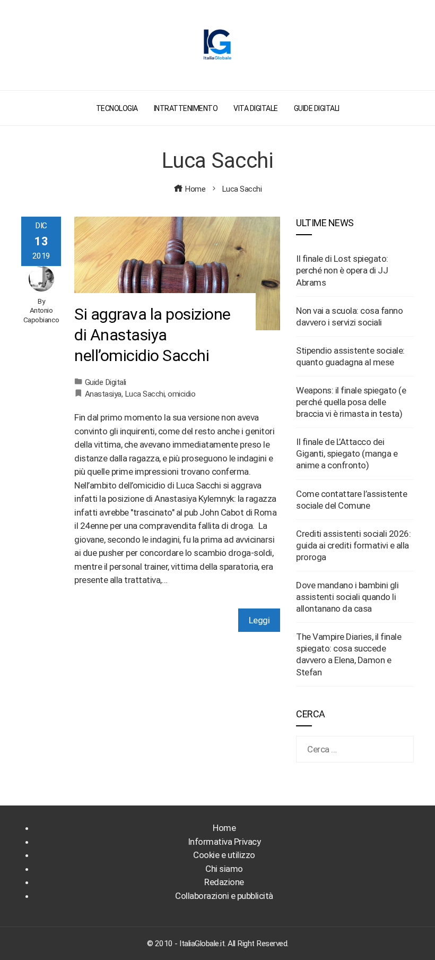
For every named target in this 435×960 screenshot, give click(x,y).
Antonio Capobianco (41, 315)
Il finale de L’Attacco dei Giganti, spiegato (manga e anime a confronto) (346, 453)
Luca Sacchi (145, 394)
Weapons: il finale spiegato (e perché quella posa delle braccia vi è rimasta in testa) (351, 402)
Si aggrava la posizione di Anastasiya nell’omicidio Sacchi (152, 335)
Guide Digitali (105, 382)
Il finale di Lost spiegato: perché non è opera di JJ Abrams (342, 270)
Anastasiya (103, 394)
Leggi (259, 620)
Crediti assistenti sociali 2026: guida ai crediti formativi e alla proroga (353, 545)
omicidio (181, 394)
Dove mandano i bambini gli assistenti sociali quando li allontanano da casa (347, 597)
